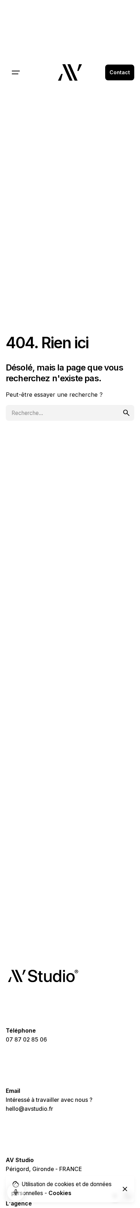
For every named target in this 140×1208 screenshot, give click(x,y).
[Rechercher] (70, 413)
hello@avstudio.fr (29, 1108)
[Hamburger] (16, 72)
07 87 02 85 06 (26, 1039)
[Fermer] (125, 1189)
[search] (126, 413)
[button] (15, 1192)
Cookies (59, 1193)
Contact (119, 72)
